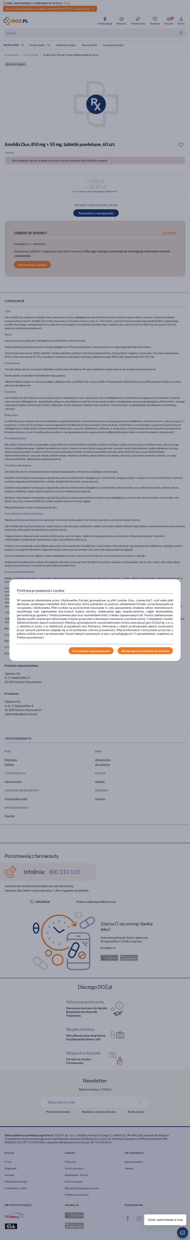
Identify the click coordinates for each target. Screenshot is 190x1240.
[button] (182, 1232)
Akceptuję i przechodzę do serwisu (145, 651)
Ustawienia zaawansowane (91, 651)
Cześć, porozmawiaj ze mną (165, 1219)
